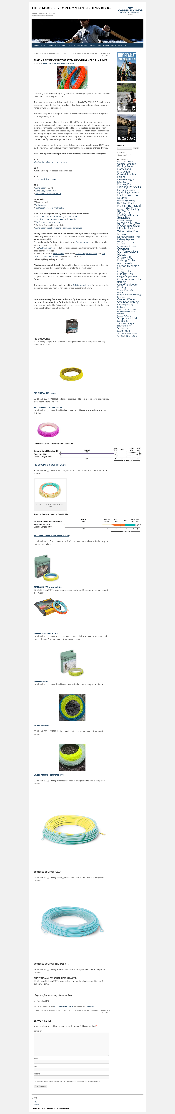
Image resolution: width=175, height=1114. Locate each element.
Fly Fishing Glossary (126, 200)
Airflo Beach (40, 188)
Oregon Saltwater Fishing (128, 286)
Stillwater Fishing (124, 326)
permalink (90, 1006)
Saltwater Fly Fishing (124, 316)
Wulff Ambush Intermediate (47, 222)
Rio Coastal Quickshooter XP (48, 193)
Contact (36, 1104)
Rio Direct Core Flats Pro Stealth (49, 208)
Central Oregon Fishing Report (126, 165)
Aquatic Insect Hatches (125, 161)
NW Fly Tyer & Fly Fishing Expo (127, 242)
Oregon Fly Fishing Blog (64, 63)
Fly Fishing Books (126, 189)
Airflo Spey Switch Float (45, 190)
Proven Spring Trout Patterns (126, 309)
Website (37, 1074)
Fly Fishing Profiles (126, 202)
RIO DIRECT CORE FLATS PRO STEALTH (51, 535)
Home (36, 45)
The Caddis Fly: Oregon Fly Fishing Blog (71, 8)
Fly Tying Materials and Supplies (127, 214)
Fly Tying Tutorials (124, 220)
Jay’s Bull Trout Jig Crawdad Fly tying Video (52, 53)
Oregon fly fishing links (128, 267)
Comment (38, 1031)
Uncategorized (127, 336)
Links (35, 1102)
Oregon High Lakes (127, 276)
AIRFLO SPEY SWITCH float (46, 633)
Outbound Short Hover (45, 179)
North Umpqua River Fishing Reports (128, 238)
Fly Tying (72, 45)
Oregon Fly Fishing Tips (125, 272)
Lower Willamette (128, 222)
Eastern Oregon (126, 179)
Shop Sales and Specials (127, 319)
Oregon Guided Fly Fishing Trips (114, 45)
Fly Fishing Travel (95, 45)
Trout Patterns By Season (127, 333)
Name (36, 1058)
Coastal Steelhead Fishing (127, 175)
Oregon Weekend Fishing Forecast (129, 295)
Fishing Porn (125, 184)
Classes (50, 45)
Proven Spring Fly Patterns (125, 305)
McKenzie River (129, 225)
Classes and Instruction (124, 170)
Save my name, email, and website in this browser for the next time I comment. (68, 1082)
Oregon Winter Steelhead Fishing (128, 301)
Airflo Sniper (58, 253)
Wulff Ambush (45, 248)
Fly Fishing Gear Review (63, 1006)
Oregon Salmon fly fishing (129, 280)
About (43, 45)
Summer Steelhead (123, 329)
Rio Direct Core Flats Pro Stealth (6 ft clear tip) (55, 219)
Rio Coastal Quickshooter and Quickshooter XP (56, 216)
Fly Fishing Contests (128, 192)
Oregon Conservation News (127, 251)
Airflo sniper (40, 205)
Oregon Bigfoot (122, 244)
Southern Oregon (126, 323)
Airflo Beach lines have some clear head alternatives (58, 228)
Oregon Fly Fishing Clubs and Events (126, 260)
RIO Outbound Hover (82, 285)
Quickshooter (82, 242)
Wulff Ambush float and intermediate (50, 162)
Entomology (122, 182)
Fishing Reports (60, 45)
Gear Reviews (82, 45)
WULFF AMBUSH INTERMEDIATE (49, 775)
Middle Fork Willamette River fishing (128, 231)
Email (37, 1066)
